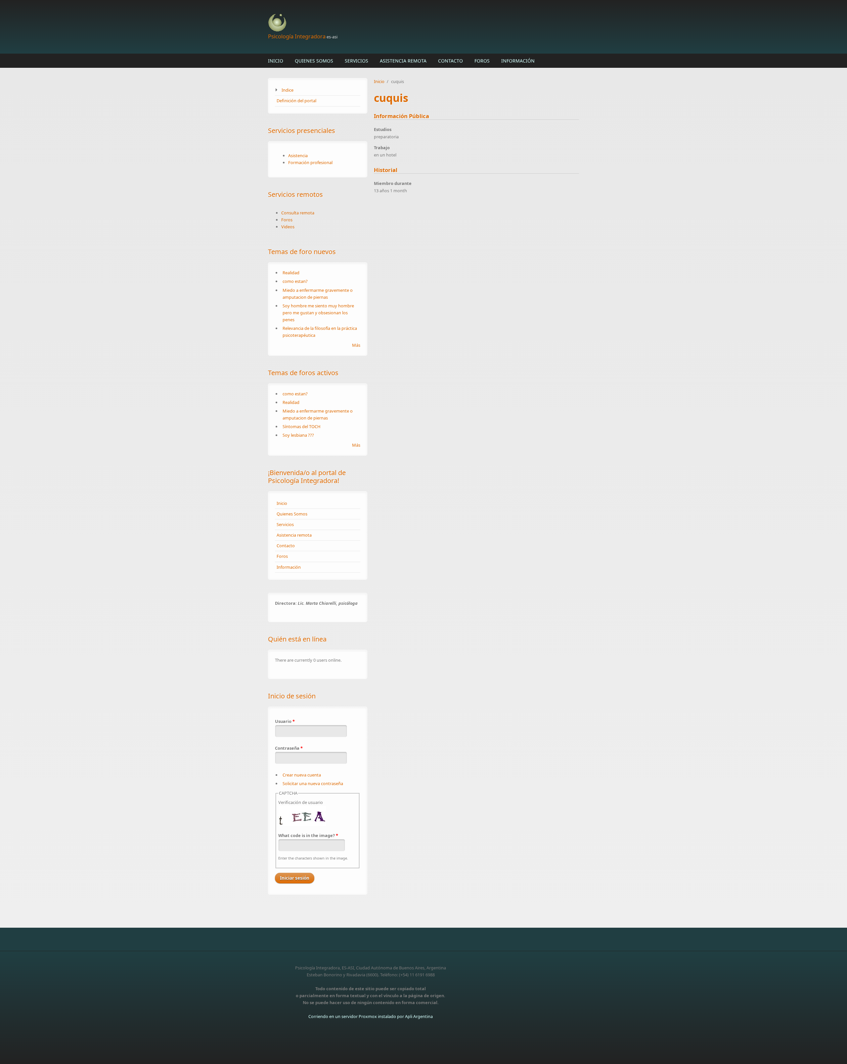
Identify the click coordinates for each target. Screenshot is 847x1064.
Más (356, 345)
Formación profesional (310, 162)
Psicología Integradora (297, 36)
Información (518, 61)
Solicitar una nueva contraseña (313, 783)
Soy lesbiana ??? (298, 435)
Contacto (450, 61)
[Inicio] (370, 23)
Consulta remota (297, 213)
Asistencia (298, 155)
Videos (287, 227)
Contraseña (289, 748)
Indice (287, 90)
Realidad (291, 273)
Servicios (356, 61)
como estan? (295, 281)
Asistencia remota (403, 61)
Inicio (275, 61)
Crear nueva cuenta (302, 775)
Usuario (285, 721)
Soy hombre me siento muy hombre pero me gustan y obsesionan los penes (318, 313)
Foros (482, 61)
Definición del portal (296, 101)
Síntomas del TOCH (301, 426)
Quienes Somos (314, 61)
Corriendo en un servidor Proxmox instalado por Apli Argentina (370, 1016)
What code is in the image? (308, 835)
